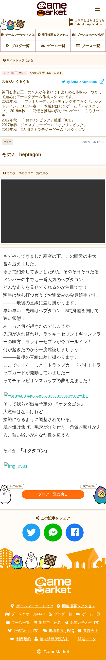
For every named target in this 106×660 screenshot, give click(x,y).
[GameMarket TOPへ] (53, 586)
